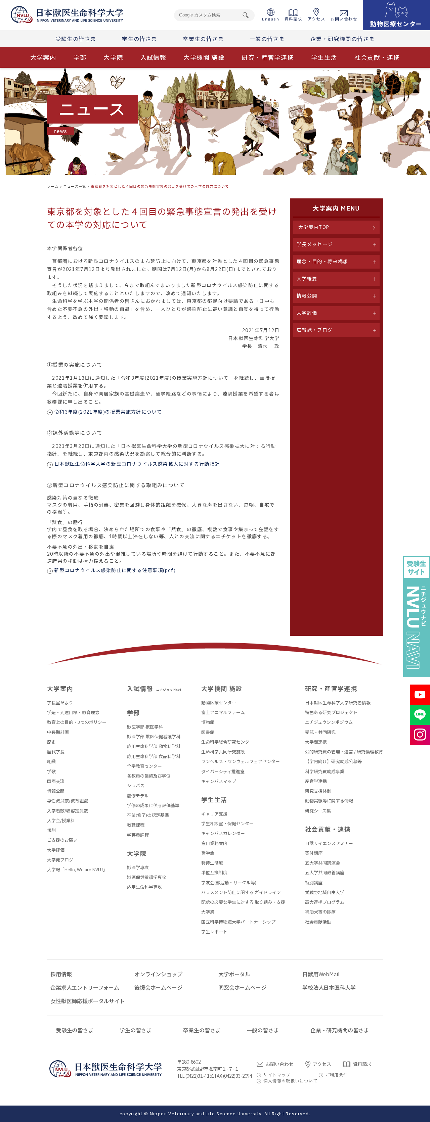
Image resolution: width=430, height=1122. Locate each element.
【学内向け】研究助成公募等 (333, 761)
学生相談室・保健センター (227, 824)
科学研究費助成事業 (324, 772)
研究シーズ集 (318, 811)
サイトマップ (276, 1074)
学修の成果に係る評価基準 (153, 805)
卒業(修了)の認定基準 (148, 815)
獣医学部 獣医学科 (145, 727)
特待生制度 (212, 863)
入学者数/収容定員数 (67, 811)
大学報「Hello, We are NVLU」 (77, 870)
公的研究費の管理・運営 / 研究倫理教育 (344, 752)
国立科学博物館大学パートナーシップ (238, 922)
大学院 (113, 57)
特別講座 (313, 883)
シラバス (135, 786)
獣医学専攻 (138, 868)
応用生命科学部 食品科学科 (153, 756)
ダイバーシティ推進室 (223, 772)
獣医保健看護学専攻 (146, 877)
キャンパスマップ (218, 781)
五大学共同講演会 (322, 863)
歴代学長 (55, 752)
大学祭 (207, 912)
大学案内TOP (314, 227)
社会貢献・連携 (377, 57)
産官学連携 (316, 781)
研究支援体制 (318, 791)
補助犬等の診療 (320, 912)
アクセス (317, 18)
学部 (79, 57)
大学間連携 (316, 742)
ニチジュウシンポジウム (329, 722)
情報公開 (55, 791)
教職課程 (135, 825)
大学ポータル (234, 974)
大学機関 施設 (203, 57)
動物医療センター (218, 703)
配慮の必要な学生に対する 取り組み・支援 (243, 902)
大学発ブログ (60, 860)
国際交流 (55, 781)
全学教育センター (144, 766)
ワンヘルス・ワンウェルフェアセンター (240, 761)
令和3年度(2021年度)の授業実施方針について (108, 412)
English (270, 18)
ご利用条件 (337, 1074)
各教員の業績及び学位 (149, 776)
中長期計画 (58, 732)
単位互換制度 (214, 873)
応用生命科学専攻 (144, 887)
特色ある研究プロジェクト (331, 712)
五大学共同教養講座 (324, 873)
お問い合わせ (344, 18)
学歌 (51, 772)
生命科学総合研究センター (227, 742)
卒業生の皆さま (203, 39)
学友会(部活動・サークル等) (228, 883)
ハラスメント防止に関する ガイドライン (241, 892)
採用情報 (61, 974)
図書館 (207, 732)
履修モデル (138, 796)
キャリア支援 (214, 814)
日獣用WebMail (320, 974)
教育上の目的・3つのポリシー (76, 722)
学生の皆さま (139, 39)
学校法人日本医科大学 (328, 987)
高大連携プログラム (324, 902)
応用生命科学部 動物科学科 (153, 746)
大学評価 (55, 850)
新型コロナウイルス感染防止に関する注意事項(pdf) (115, 570)
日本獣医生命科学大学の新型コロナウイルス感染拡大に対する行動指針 (137, 464)
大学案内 (43, 57)
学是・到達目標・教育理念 (73, 712)
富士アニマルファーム (223, 712)
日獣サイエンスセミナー (329, 843)
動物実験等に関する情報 (329, 801)
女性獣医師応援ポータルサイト (87, 1001)
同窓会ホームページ (242, 987)
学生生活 (324, 57)
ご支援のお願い (62, 840)
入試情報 (153, 57)
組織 (51, 761)
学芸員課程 (138, 835)
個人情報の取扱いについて (290, 1080)
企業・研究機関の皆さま (342, 39)
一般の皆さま (267, 39)
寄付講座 (313, 853)
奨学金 (207, 853)
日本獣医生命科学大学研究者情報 (338, 703)
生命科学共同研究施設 (223, 752)
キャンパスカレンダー (223, 833)
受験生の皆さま (75, 39)
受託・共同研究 (320, 732)
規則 (51, 830)
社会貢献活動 (318, 922)
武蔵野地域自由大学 (324, 892)
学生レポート (214, 932)
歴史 (51, 742)
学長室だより (60, 703)
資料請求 (294, 18)
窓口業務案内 (214, 843)
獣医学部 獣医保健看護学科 (153, 737)
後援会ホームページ (158, 987)
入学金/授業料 (61, 821)
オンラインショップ (158, 974)
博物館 (207, 722)
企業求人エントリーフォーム (84, 987)
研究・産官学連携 (268, 57)
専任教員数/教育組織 (67, 801)
